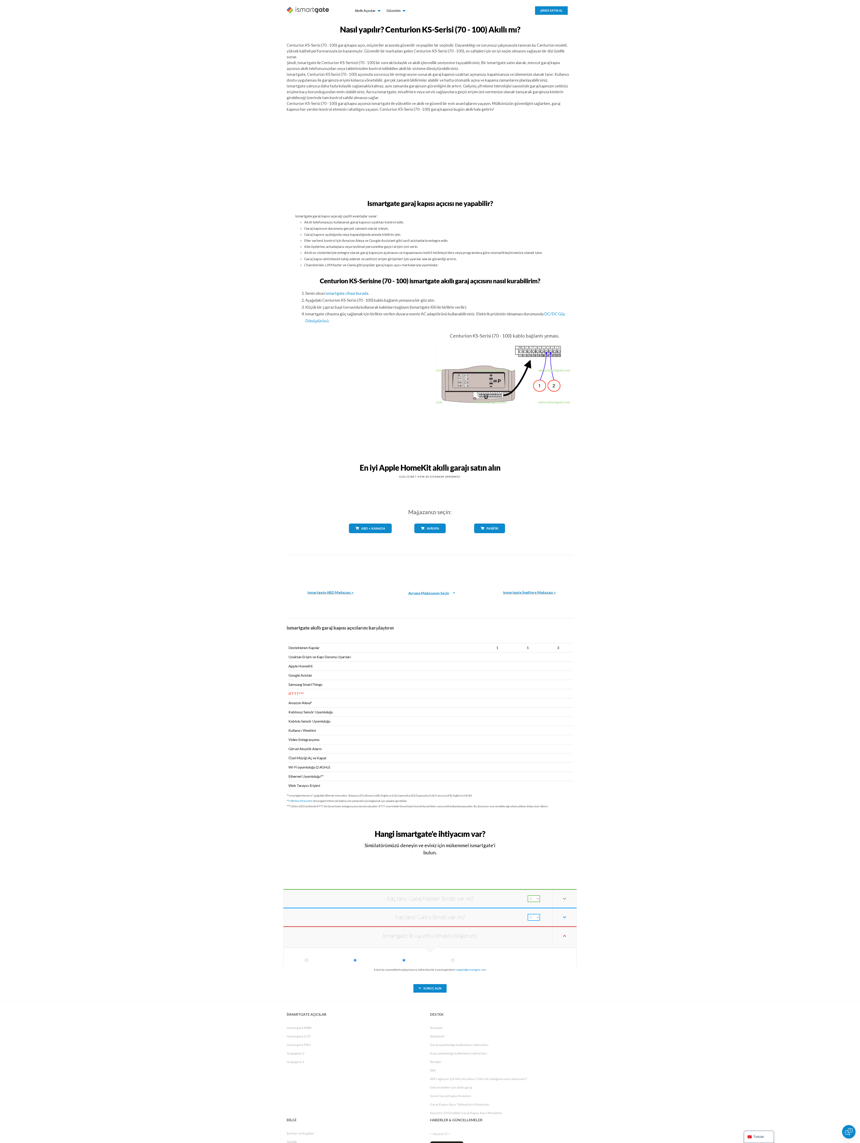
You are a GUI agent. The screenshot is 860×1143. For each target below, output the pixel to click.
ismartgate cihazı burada (347, 293)
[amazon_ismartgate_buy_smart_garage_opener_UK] (529, 569)
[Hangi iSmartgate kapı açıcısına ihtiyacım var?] (540, 830)
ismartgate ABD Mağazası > (330, 592)
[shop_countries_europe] (430, 536)
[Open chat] (849, 1132)
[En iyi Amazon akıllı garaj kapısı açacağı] (330, 569)
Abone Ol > (441, 1134)
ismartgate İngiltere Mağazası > (529, 592)
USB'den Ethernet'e (300, 801)
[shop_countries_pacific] (489, 536)
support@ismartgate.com (471, 969)
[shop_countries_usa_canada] (370, 536)
